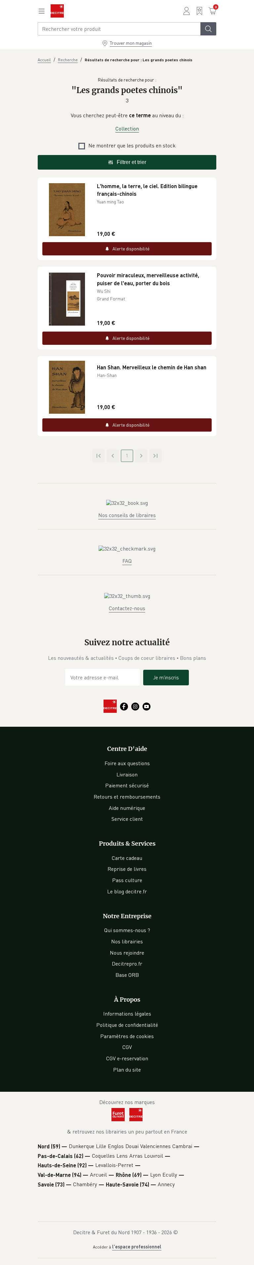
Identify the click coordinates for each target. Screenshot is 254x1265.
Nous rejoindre (127, 952)
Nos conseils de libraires (127, 515)
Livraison (127, 774)
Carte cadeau (127, 858)
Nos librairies (127, 941)
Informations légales (127, 1013)
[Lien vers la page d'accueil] (57, 11)
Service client (127, 819)
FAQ (127, 560)
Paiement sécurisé (127, 785)
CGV (127, 1047)
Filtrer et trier (131, 162)
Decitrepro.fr (127, 963)
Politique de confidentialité (127, 1025)
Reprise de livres (127, 869)
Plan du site (127, 1069)
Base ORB (127, 975)
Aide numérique (127, 808)
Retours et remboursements (127, 796)
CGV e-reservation (127, 1058)
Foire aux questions (127, 763)
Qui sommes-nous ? (127, 930)
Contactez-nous (127, 608)
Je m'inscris (166, 677)
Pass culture (127, 880)
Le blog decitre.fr (127, 891)
